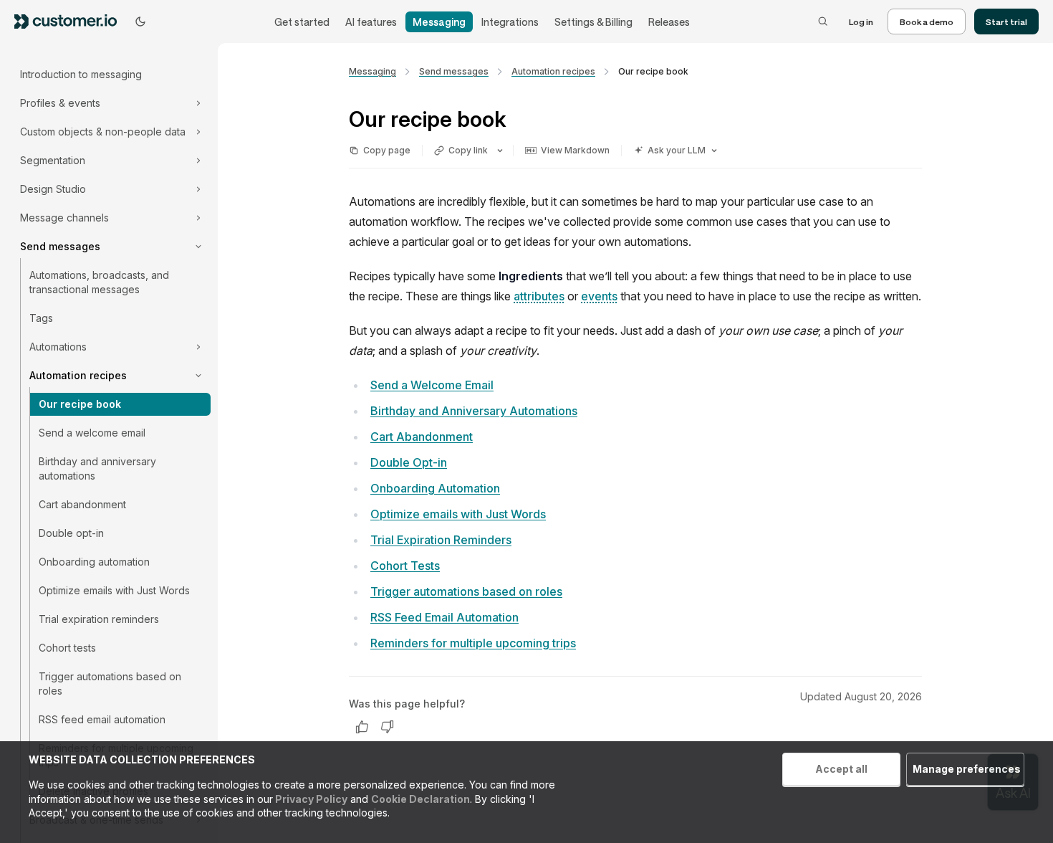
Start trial (1006, 21)
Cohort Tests (405, 565)
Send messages (454, 71)
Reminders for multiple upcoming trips (473, 643)
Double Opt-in (408, 462)
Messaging (439, 22)
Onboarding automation (94, 562)
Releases (669, 22)
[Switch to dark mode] (140, 21)
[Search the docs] (823, 21)
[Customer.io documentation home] (70, 21)
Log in (861, 21)
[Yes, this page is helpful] (362, 727)
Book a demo (926, 21)
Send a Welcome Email (432, 385)
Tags (41, 318)
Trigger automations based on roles (110, 683)
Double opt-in (71, 533)
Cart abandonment (82, 504)
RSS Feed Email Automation (444, 617)
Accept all (841, 769)
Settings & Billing (593, 22)
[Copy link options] (500, 150)
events (599, 296)
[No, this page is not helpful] (387, 727)
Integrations (510, 22)
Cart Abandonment (421, 436)
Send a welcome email (92, 433)
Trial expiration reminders (99, 619)
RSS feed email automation (102, 719)
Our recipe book (80, 404)
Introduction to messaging (81, 74)
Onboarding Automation (435, 488)
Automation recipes (553, 71)
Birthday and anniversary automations (97, 468)
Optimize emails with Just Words (114, 590)
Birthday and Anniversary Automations (473, 411)
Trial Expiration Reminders (440, 540)
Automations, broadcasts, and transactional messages (99, 282)
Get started (302, 22)
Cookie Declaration (420, 799)
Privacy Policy (310, 799)
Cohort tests (67, 648)
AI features (371, 22)
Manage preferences (967, 769)
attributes (539, 296)
